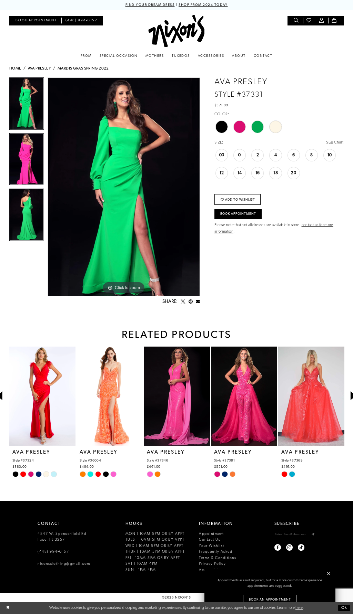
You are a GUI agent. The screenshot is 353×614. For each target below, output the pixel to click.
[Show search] (296, 21)
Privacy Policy (212, 564)
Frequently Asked (215, 552)
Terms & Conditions (217, 558)
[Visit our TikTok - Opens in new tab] (301, 547)
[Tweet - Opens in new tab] (183, 301)
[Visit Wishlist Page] (309, 21)
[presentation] (42, 396)
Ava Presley (39, 68)
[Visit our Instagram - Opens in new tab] (289, 547)
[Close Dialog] (7, 608)
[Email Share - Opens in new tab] (198, 302)
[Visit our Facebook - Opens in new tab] (278, 547)
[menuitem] (36, 21)
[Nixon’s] (176, 31)
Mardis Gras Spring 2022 (83, 68)
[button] (322, 21)
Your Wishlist (211, 546)
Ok (344, 608)
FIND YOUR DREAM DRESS (150, 5)
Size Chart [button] (334, 142)
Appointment (211, 534)
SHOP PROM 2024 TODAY (203, 5)
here (299, 608)
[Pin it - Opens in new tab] (191, 301)
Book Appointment (238, 213)
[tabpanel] (26, 105)
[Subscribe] (313, 534)
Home (15, 68)
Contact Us (209, 540)
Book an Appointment (270, 599)
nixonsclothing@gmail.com (64, 564)
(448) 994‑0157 (53, 552)
